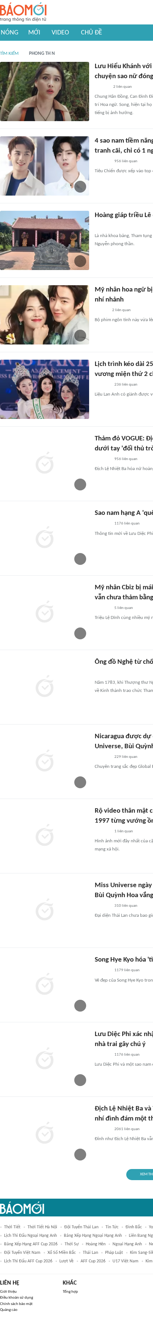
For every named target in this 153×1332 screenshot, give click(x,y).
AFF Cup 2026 (93, 1261)
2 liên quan (122, 87)
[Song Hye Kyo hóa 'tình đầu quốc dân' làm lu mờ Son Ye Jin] (44, 985)
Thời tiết (12, 1227)
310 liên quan (125, 906)
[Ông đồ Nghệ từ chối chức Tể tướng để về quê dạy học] (44, 687)
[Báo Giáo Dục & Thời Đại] (99, 226)
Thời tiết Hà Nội (42, 1227)
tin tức (111, 1227)
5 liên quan (123, 608)
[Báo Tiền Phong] (102, 87)
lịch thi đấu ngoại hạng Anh (30, 1235)
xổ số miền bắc (62, 1253)
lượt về (66, 1261)
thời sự (72, 1244)
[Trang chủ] (23, 12)
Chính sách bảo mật (16, 1304)
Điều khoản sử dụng (16, 1298)
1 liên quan (123, 831)
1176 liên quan (127, 524)
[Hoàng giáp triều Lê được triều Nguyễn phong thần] (44, 240)
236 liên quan (125, 385)
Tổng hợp (70, 1292)
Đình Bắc (134, 1227)
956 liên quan (125, 161)
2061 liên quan (127, 1129)
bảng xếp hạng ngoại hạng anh (93, 1235)
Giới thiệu (8, 1292)
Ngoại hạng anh (127, 1244)
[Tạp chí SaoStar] (102, 161)
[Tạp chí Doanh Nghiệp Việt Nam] (101, 310)
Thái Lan (90, 1253)
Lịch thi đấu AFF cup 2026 (28, 1261)
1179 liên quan (127, 970)
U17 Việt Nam (126, 1261)
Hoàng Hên (95, 1244)
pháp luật (114, 1253)
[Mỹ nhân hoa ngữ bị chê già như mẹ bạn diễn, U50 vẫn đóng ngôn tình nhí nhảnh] (44, 314)
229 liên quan (125, 757)
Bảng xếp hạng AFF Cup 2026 (31, 1244)
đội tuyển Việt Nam (22, 1253)
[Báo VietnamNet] (101, 673)
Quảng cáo (8, 1310)
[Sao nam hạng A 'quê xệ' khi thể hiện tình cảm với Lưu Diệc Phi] (44, 538)
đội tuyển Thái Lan (81, 1227)
